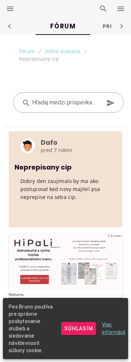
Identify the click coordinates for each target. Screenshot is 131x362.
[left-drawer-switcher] (10, 8)
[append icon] (110, 103)
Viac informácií (113, 328)
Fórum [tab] (63, 26)
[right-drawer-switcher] (121, 8)
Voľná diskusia (62, 51)
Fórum (27, 51)
